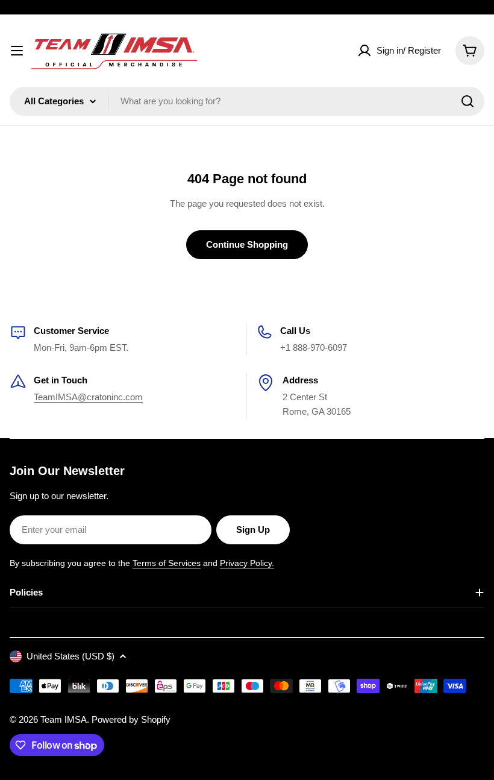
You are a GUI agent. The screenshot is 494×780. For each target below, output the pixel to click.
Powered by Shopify (131, 719)
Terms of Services (167, 563)
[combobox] (247, 101)
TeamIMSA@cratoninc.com (88, 397)
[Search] (467, 101)
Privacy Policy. (247, 563)
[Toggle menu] (17, 50)
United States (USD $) (70, 656)
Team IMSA (63, 719)
